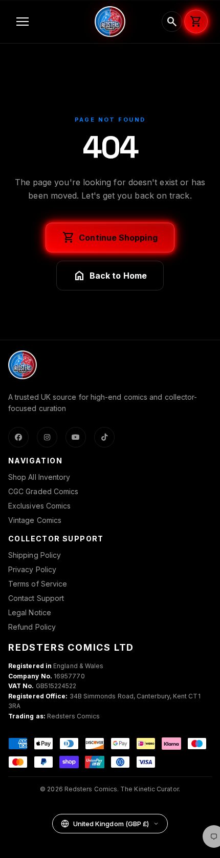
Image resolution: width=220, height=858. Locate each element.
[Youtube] (75, 437)
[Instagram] (47, 437)
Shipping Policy (34, 555)
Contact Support (36, 598)
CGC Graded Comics (43, 491)
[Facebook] (18, 437)
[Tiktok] (104, 437)
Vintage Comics (34, 520)
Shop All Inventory (39, 477)
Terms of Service (37, 583)
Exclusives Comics (39, 505)
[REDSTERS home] (110, 21)
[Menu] (49, 21)
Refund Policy (32, 626)
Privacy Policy (32, 569)
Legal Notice (29, 612)
